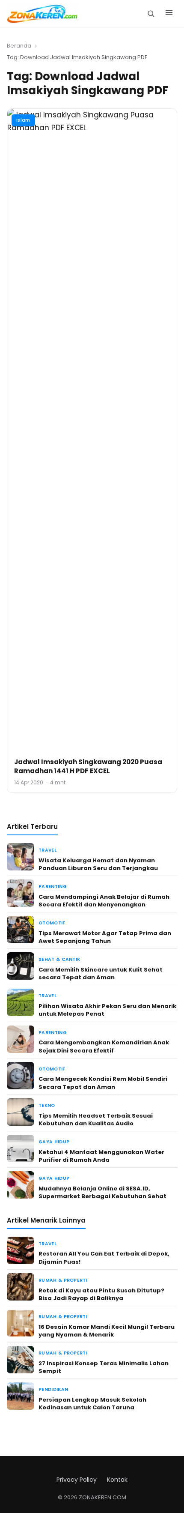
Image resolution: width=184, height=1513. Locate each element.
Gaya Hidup (54, 1142)
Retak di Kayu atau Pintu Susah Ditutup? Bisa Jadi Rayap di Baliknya (101, 1294)
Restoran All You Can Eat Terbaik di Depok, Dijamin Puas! (104, 1257)
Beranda (19, 46)
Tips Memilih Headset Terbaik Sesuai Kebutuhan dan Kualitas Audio (96, 1119)
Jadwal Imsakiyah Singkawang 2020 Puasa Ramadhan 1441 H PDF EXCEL (88, 766)
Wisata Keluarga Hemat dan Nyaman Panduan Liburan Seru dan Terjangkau (98, 864)
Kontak (117, 1479)
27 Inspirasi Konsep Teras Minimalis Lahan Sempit (104, 1367)
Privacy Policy (76, 1479)
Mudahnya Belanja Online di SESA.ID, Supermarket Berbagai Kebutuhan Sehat (102, 1192)
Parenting (53, 886)
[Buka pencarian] (150, 13)
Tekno (47, 1105)
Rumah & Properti (63, 1280)
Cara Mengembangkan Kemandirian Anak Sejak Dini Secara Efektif (104, 1046)
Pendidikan (53, 1389)
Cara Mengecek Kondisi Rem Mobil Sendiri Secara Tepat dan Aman (103, 1083)
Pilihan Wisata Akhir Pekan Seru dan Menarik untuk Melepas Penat (107, 1010)
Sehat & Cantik (59, 959)
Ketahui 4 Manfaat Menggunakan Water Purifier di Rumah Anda (101, 1156)
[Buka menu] (169, 13)
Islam (23, 120)
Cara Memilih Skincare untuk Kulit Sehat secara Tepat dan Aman (101, 973)
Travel (47, 850)
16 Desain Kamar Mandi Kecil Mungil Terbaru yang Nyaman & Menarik (107, 1331)
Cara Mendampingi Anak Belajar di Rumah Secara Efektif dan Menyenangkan (104, 901)
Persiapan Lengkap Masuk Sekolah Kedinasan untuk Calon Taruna (92, 1403)
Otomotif (52, 923)
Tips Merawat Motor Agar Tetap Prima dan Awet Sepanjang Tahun (105, 937)
